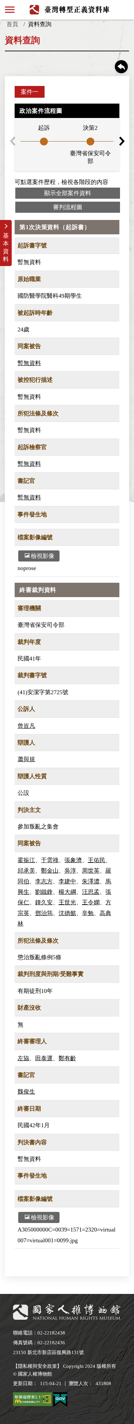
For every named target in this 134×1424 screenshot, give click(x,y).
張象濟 (73, 860)
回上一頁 (121, 66)
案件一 (29, 92)
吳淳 (70, 870)
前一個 (12, 141)
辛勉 (88, 913)
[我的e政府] (60, 1400)
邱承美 (26, 870)
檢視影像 (42, 556)
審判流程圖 (67, 207)
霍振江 (26, 860)
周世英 (91, 870)
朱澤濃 (91, 881)
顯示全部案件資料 (67, 193)
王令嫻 (91, 902)
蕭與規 (26, 759)
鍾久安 (44, 902)
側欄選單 (10, 10)
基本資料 (6, 247)
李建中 (67, 881)
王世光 (67, 902)
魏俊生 (26, 1091)
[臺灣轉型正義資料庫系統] (70, 9)
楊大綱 (67, 892)
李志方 (44, 881)
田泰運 (44, 1058)
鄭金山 (50, 870)
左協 (23, 1058)
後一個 (121, 141)
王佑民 (96, 860)
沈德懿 (67, 913)
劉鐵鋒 (44, 892)
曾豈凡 (26, 726)
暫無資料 (29, 363)
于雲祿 (50, 860)
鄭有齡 (67, 1058)
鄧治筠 (44, 913)
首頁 (12, 24)
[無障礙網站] (32, 1400)
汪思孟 (91, 892)
